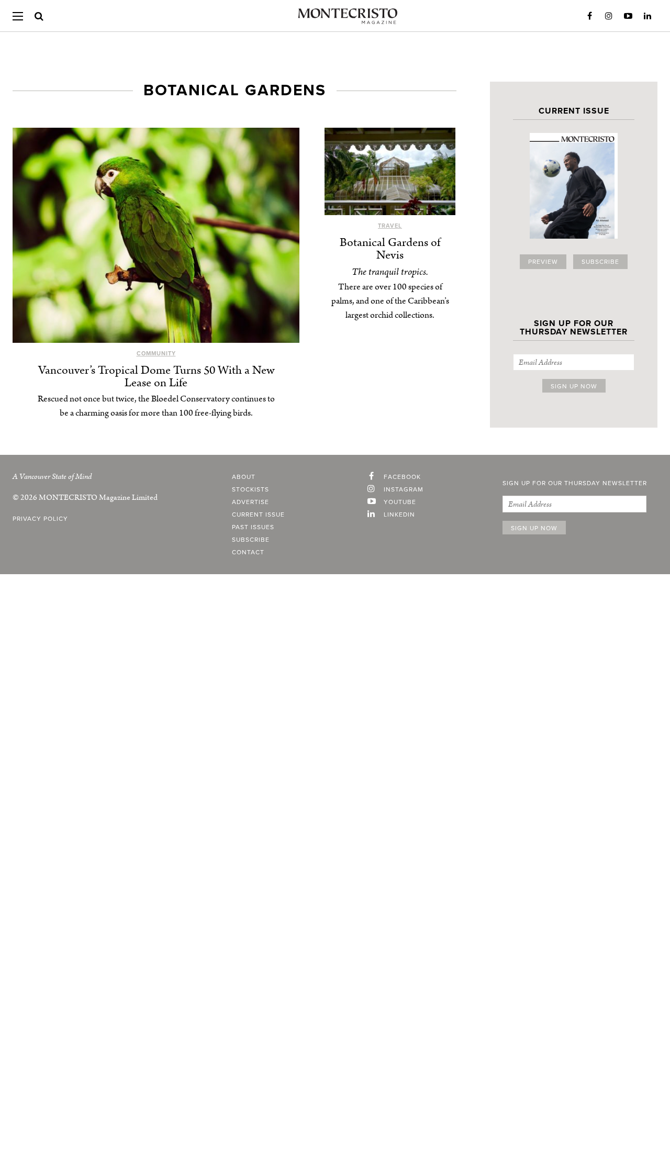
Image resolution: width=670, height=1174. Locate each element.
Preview (543, 261)
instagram (403, 489)
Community (156, 353)
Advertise (250, 502)
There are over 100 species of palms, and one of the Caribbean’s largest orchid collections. (390, 301)
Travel (390, 225)
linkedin (399, 514)
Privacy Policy (40, 518)
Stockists (250, 489)
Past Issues (253, 527)
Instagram (608, 16)
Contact (248, 552)
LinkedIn (647, 16)
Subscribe (600, 261)
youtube (400, 502)
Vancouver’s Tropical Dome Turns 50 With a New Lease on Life (156, 377)
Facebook (589, 16)
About (243, 476)
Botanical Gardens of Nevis (390, 249)
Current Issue (258, 514)
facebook (402, 476)
